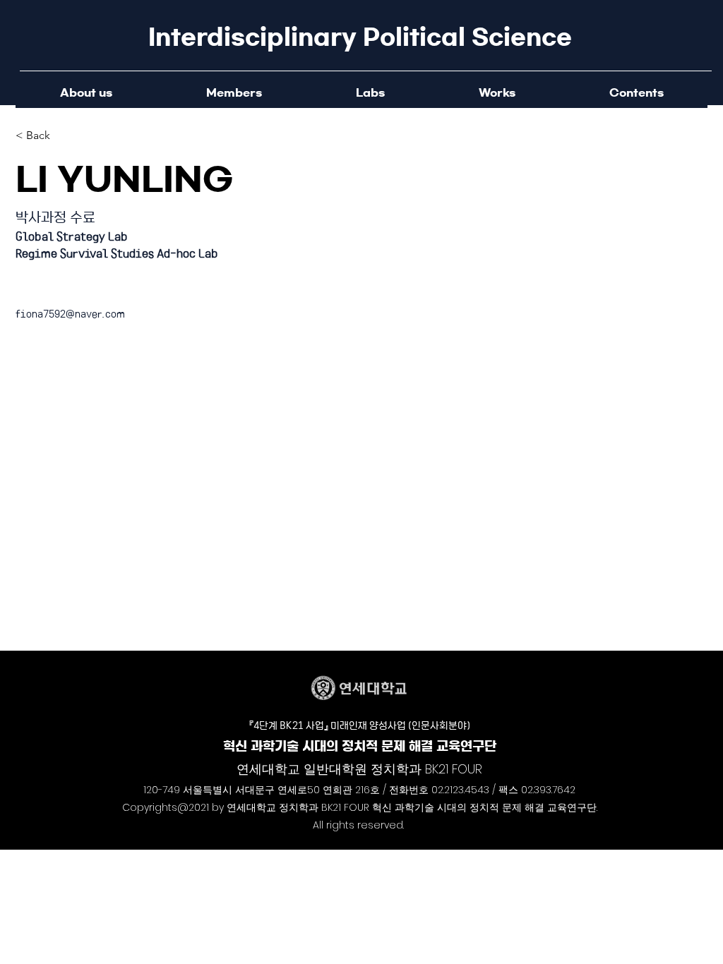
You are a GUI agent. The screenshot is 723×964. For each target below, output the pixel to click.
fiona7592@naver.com (70, 313)
